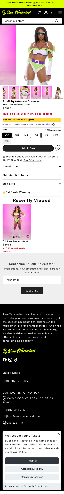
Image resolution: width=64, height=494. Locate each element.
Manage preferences (32, 476)
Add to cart (28, 148)
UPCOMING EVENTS (16, 410)
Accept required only (32, 468)
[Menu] (60, 12)
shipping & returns (15, 175)
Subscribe (32, 290)
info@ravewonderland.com (23, 416)
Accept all (32, 460)
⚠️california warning (16, 192)
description (10, 166)
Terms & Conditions (35, 486)
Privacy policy (13, 486)
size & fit (9, 183)
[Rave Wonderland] (16, 12)
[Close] (58, 433)
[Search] (57, 21)
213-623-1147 (15, 422)
